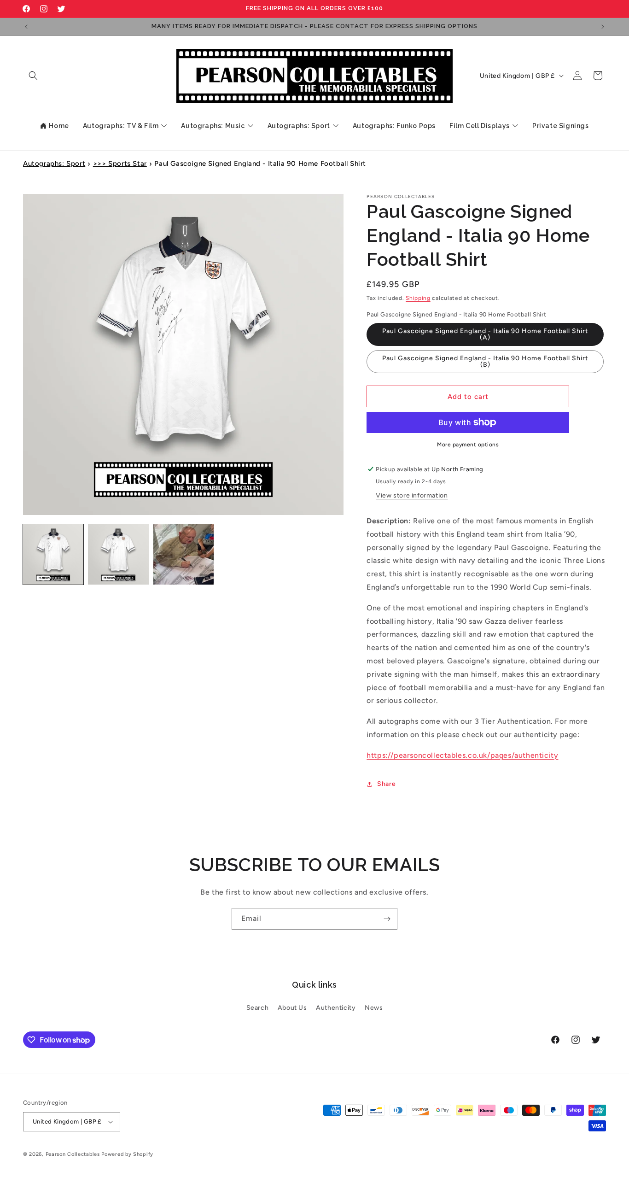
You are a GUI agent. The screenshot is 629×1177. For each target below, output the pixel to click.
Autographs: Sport (54, 163)
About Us (292, 1008)
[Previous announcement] (26, 26)
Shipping (418, 298)
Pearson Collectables (73, 1154)
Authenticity (335, 1008)
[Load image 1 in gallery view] (53, 554)
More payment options (468, 444)
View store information (412, 495)
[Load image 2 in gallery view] (118, 554)
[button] (33, 75)
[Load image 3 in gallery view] (183, 554)
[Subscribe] (387, 919)
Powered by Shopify (127, 1154)
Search (257, 1008)
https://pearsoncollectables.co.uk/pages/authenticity (462, 755)
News (374, 1008)
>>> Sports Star (120, 163)
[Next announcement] (603, 26)
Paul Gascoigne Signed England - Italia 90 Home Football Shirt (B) (485, 361)
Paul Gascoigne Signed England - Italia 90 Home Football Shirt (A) (485, 334)
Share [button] (386, 784)
